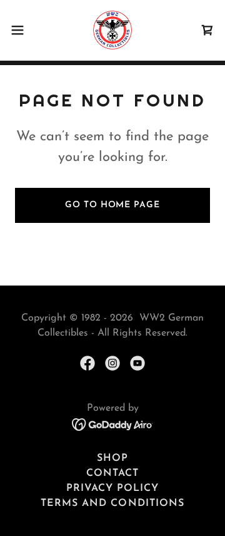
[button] (21, 30)
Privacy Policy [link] (112, 488)
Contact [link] (112, 473)
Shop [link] (112, 458)
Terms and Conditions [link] (112, 503)
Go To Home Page (112, 205)
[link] (113, 30)
